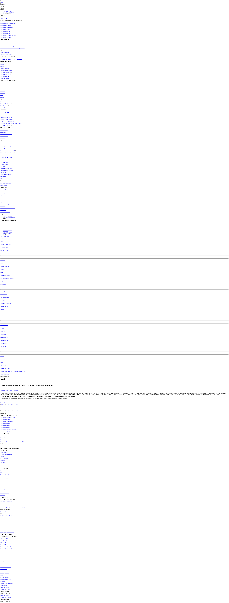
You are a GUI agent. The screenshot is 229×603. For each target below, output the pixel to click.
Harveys (2, 256)
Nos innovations (3, 185)
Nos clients (2, 166)
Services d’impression (4, 107)
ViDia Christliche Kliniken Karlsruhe (7, 349)
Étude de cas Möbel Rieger (5, 303)
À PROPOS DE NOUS (7, 157)
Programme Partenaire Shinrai (6, 174)
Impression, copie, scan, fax (5, 74)
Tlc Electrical (2, 318)
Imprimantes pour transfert (5, 31)
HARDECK (2, 300)
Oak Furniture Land (4, 321)
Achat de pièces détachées (5, 125)
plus (1, 178)
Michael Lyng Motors (4, 352)
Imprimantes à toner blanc (5, 29)
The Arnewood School (4, 297)
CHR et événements (4, 89)
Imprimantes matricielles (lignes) (6, 27)
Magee (1, 263)
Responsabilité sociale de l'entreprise (7, 546)
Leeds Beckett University (5, 368)
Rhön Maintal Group (4, 340)
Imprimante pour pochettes (5, 72)
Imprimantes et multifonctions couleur (7, 23)
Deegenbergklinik (3, 343)
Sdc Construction (3, 294)
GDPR (1, 563)
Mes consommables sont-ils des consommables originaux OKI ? (12, 48)
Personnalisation (3, 484)
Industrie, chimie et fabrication (6, 84)
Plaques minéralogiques (4, 78)
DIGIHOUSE (3, 284)
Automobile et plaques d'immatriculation (8, 482)
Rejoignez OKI (3, 172)
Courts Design (3, 281)
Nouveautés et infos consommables (7, 43)
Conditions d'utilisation (4, 587)
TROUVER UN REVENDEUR (9, 12)
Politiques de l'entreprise (5, 558)
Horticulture (2, 93)
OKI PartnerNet (3, 176)
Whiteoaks (2, 309)
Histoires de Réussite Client (5, 54)
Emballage (2, 64)
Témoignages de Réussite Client (6, 488)
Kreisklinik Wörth (3, 334)
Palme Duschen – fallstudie (5, 250)
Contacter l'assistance (4, 148)
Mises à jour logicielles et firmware (7, 152)
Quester (1, 315)
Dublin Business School (5, 275)
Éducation (2, 86)
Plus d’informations (4, 224)
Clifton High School (4, 291)
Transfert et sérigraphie (4, 68)
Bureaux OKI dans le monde (5, 544)
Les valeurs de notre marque (5, 183)
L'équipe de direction (4, 542)
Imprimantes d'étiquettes (5, 33)
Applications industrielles (7, 230)
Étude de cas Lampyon (4, 287)
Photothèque (2, 581)
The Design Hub (3, 491)
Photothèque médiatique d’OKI (6, 204)
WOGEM (2, 328)
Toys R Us (2, 359)
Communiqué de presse (4, 189)
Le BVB (2, 356)
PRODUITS (4, 18)
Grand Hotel (2, 260)
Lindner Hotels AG (4, 325)
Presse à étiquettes (3, 82)
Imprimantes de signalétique (5, 37)
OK (1, 226)
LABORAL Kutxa (4, 306)
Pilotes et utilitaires (4, 130)
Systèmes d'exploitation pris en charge (7, 146)
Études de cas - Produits (7, 232)
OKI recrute (2, 550)
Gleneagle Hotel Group (4, 266)
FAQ (1, 142)
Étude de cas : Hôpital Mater (5, 244)
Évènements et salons (4, 577)
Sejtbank (2, 269)
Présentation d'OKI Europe (5, 162)
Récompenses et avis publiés (5, 579)
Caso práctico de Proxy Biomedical (7, 278)
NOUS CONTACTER (7, 11)
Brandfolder (2, 101)
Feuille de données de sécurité (6, 134)
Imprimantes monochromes (5, 25)
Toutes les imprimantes (4, 52)
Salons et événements (4, 193)
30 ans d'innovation (4, 164)
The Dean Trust (3, 365)
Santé (1, 95)
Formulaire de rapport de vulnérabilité (7, 150)
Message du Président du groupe (6, 583)
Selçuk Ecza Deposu (4, 346)
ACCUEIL (5, 228)
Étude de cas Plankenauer (5, 312)
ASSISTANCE (4, 112)
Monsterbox (2, 331)
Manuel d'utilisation (4, 136)
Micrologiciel (2, 132)
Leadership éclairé (3, 197)
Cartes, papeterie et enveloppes (6, 70)
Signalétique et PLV (4, 478)
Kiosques (2, 97)
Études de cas (5, 231)
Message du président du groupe (6, 199)
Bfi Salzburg (2, 241)
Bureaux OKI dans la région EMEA (7, 170)
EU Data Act (2, 138)
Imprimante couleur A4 (4, 76)
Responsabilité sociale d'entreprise (6, 168)
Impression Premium (4, 105)
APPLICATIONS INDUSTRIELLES (11, 59)
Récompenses (3, 195)
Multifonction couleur (7, 233)
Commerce (2, 91)
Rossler (1, 362)
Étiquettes (2, 66)
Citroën (1, 272)
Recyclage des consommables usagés (7, 46)
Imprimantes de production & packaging (8, 35)
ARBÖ (1, 238)
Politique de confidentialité (6, 589)
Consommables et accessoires (6, 41)
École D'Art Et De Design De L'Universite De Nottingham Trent (12, 371)
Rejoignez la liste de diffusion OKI (7, 201)
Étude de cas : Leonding (5, 253)
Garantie (2, 144)
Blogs (1, 191)
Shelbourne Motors (4, 247)
